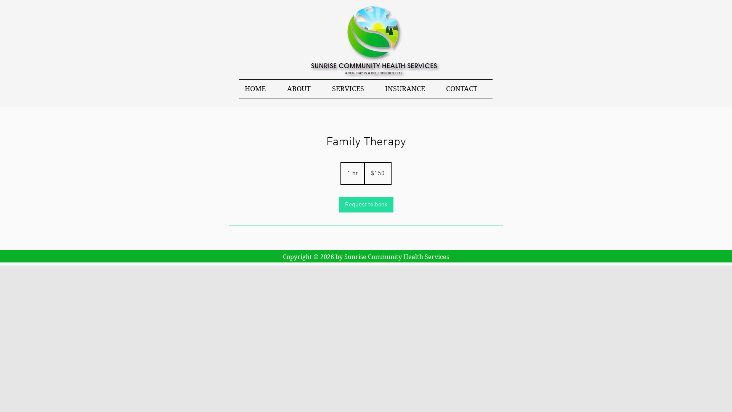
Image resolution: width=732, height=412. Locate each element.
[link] (366, 204)
